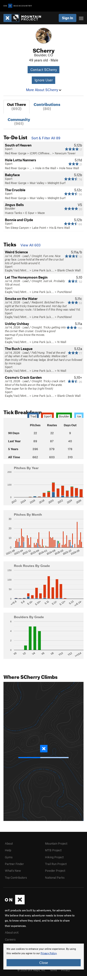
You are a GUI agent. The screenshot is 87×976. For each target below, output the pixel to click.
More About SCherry (42, 90)
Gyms (9, 857)
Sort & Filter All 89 (45, 138)
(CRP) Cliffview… (41, 153)
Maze (41, 213)
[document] (43, 956)
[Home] (24, 18)
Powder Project (55, 870)
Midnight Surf (56, 183)
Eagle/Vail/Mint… (17, 270)
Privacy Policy (49, 953)
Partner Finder (14, 864)
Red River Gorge (15, 153)
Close (43, 962)
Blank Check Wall (69, 270)
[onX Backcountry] (17, 6)
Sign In (67, 18)
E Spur (29, 213)
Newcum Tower (65, 153)
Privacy (65, 970)
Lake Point (39, 227)
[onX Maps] (15, 903)
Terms (53, 970)
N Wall (61, 342)
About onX (12, 932)
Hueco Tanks (13, 213)
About (9, 843)
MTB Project (53, 850)
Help (8, 850)
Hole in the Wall (45, 168)
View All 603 (30, 245)
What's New (13, 870)
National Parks (54, 877)
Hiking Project (54, 857)
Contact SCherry (43, 69)
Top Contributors (16, 877)
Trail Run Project (56, 864)
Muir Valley (37, 183)
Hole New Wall (69, 168)
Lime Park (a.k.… (43, 270)
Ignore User (44, 80)
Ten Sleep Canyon (17, 227)
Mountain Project (56, 843)
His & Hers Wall (59, 227)
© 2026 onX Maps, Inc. (31, 970)
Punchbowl (64, 292)
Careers (10, 939)
